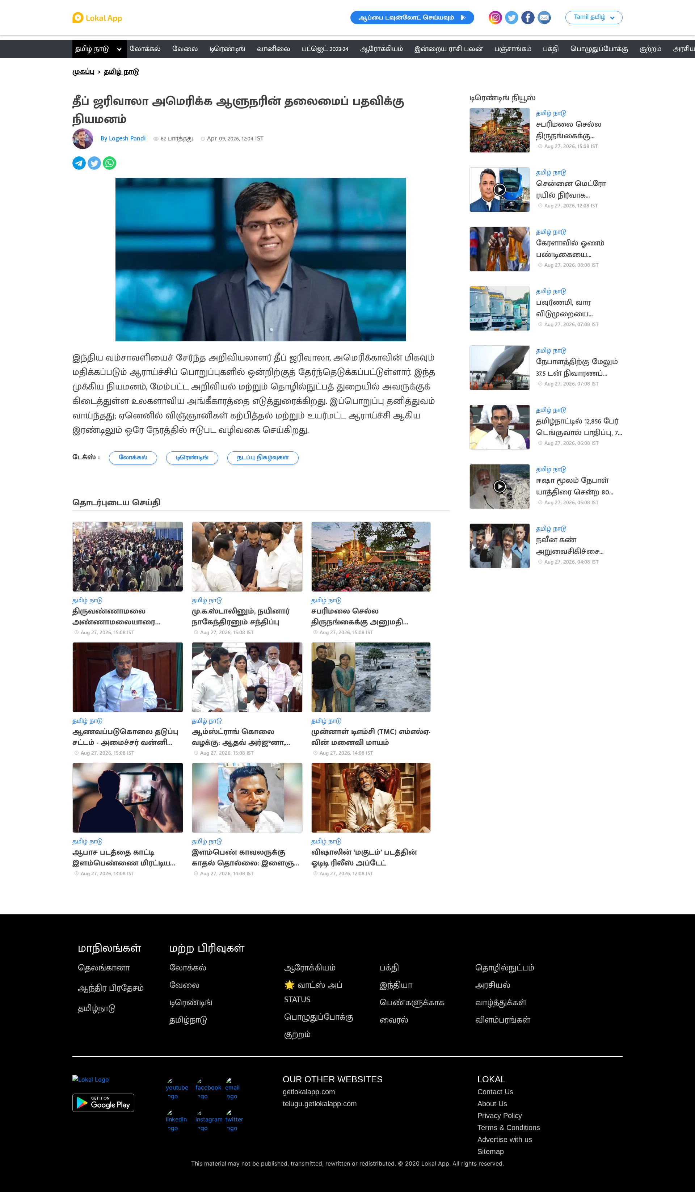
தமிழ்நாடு (96, 1008)
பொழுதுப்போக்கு (318, 1017)
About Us (492, 1104)
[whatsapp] (110, 167)
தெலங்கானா (104, 968)
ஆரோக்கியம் (310, 968)
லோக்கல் (187, 968)
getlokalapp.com (309, 1092)
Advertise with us (504, 1139)
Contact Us (495, 1092)
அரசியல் (492, 985)
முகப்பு (83, 72)
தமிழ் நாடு (92, 49)
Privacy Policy (499, 1116)
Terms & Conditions (508, 1128)
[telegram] (80, 167)
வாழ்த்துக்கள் (500, 1002)
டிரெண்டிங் (190, 1002)
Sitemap (490, 1151)
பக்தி (389, 968)
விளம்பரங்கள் (502, 1020)
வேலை (184, 985)
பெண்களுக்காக (412, 1002)
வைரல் (394, 1020)
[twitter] (95, 167)
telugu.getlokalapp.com (320, 1104)
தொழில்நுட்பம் (504, 968)
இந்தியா (396, 985)
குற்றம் (297, 1034)
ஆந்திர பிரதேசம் (111, 988)
